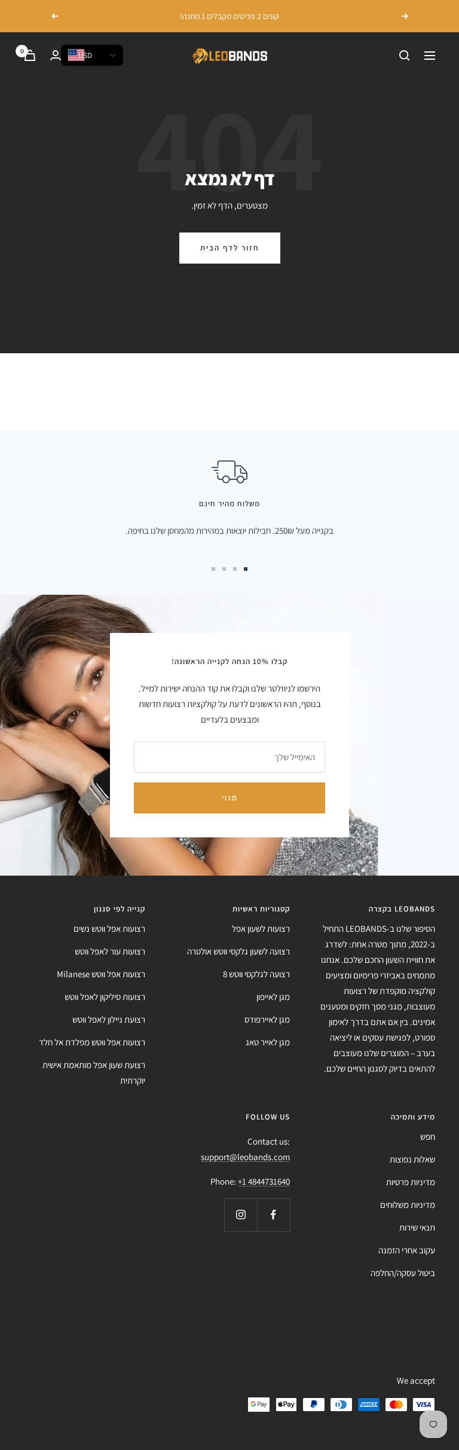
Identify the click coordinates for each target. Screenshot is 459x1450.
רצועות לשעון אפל (261, 928)
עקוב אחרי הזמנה (406, 1250)
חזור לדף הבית (229, 248)
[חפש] (404, 55)
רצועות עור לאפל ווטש (110, 951)
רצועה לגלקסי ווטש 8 (256, 974)
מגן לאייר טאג (268, 1042)
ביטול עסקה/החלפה (403, 1272)
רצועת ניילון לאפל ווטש (108, 1019)
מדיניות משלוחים (407, 1204)
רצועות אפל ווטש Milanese (101, 974)
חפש (427, 1136)
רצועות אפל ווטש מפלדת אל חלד (92, 1042)
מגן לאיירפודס (267, 1019)
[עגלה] (30, 55)
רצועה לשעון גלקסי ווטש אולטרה (238, 951)
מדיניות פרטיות (410, 1182)
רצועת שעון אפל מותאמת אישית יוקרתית (93, 1072)
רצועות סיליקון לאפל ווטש (105, 996)
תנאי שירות (417, 1227)
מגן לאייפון (273, 996)
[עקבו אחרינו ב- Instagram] (240, 1214)
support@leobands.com (245, 1157)
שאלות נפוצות (412, 1159)
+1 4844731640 (264, 1181)
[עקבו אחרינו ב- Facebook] (273, 1214)
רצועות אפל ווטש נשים (109, 928)
